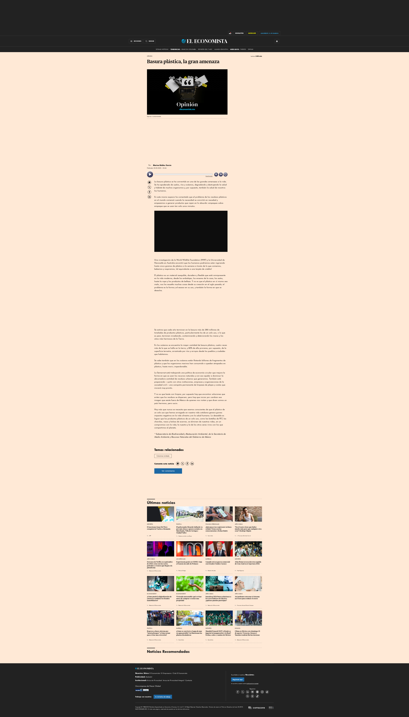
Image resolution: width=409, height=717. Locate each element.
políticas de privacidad (252, 683)
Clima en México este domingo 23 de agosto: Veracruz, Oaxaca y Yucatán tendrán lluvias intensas (247, 633)
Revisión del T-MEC (205, 49)
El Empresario (166, 673)
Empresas (208, 559)
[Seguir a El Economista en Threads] (252, 696)
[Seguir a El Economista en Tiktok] (257, 696)
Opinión (149, 56)
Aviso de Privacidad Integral (173, 680)
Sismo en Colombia (188, 49)
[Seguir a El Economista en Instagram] (262, 692)
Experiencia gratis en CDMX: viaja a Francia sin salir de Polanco (189, 563)
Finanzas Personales (212, 524)
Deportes (150, 524)
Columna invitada (163, 456)
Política (179, 524)
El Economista (155, 673)
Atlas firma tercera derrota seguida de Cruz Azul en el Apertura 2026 (248, 563)
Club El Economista (180, 673)
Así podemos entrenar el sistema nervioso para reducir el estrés (247, 598)
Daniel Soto (181, 639)
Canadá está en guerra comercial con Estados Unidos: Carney (218, 563)
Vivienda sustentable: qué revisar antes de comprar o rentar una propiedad (189, 598)
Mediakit (149, 677)
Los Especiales (180, 559)
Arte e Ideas (239, 524)
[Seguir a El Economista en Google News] (247, 696)
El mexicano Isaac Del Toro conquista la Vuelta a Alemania (158, 528)
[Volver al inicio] (177, 668)
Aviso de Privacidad (154, 680)
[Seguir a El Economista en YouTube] (252, 692)
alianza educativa (221, 49)
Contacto (188, 680)
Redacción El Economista (155, 570)
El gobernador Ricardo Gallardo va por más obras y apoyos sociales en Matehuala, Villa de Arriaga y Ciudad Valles (189, 530)
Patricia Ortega (182, 570)
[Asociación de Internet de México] (271, 708)
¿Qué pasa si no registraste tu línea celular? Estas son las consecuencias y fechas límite (219, 529)
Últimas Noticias (162, 49)
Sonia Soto (210, 535)
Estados (237, 628)
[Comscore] (256, 708)
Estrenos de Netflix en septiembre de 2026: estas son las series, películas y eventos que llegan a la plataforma (160, 565)
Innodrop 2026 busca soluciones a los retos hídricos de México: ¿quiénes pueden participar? (218, 598)
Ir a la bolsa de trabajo (162, 697)
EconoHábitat (151, 594)
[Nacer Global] (142, 690)
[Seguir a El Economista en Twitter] (243, 692)
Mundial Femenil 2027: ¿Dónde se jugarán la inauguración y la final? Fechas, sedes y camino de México (218, 633)
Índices (243, 49)
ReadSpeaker (209, 176)
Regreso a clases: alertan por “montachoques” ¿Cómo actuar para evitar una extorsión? (159, 633)
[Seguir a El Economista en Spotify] (257, 692)
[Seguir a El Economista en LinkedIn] (247, 692)
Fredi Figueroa (240, 570)
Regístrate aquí (238, 679)
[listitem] (150, 174)
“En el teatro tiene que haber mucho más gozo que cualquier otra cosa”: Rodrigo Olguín (248, 529)
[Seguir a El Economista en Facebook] (238, 692)
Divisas (250, 49)
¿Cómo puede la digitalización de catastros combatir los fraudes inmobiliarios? (159, 598)
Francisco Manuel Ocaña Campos (245, 605)
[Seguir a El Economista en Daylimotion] (267, 692)
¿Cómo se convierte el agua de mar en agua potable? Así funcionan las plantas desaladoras (189, 633)
